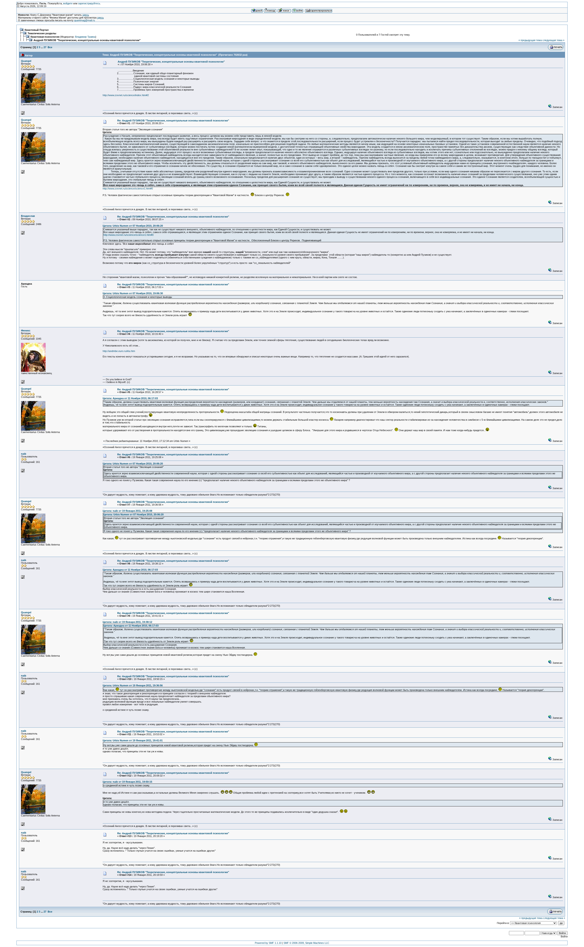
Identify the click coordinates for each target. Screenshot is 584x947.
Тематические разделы (42, 33)
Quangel (26, 61)
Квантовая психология (45, 36)
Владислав (28, 216)
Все (50, 47)
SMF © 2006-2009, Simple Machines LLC (306, 943)
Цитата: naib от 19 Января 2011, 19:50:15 (127, 781)
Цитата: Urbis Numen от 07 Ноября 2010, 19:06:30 (133, 293)
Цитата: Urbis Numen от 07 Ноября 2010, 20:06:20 (133, 225)
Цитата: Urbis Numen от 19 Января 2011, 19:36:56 (133, 685)
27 (45, 47)
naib (23, 453)
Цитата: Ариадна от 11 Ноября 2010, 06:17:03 (130, 398)
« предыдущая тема (530, 40)
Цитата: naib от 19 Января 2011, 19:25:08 (127, 510)
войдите (68, 3)
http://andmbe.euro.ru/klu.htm (119, 351)
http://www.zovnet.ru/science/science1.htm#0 (128, 188)
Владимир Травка (85, 36)
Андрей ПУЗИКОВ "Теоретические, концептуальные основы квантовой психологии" (87, 40)
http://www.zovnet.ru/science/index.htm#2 (126, 95)
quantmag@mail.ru (84, 20)
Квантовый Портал (37, 30)
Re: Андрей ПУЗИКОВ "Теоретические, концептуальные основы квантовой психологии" (173, 120)
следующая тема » (553, 40)
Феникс (25, 330)
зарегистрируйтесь (89, 3)
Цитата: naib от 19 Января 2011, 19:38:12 (127, 622)
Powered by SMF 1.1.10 (268, 943)
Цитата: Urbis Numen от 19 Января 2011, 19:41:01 (133, 740)
